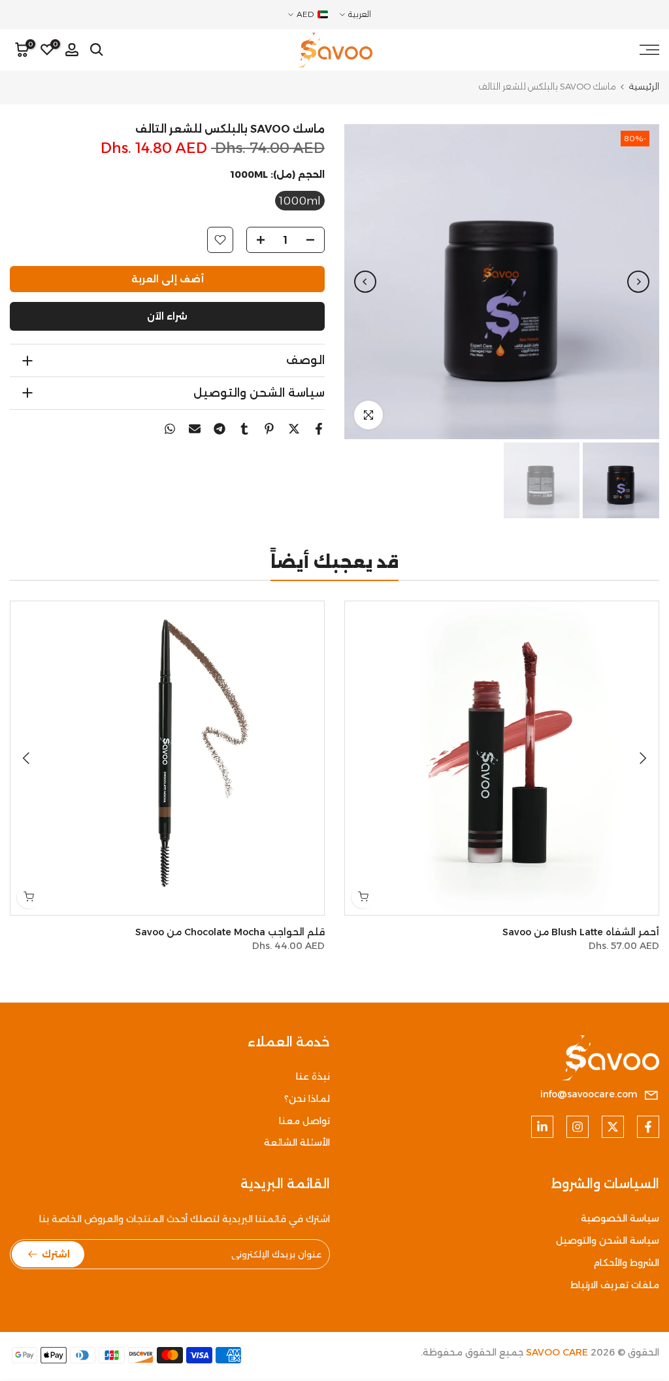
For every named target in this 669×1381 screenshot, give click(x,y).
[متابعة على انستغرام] (577, 1127)
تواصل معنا (304, 1121)
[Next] (365, 282)
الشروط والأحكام (626, 1263)
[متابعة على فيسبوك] (648, 1127)
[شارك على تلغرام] (219, 429)
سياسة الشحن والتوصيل (607, 1240)
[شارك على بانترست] (269, 429)
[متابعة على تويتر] (613, 1127)
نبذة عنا (313, 1076)
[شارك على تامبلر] (244, 429)
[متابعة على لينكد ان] (542, 1127)
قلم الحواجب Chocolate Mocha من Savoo (230, 932)
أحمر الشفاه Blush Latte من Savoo (580, 932)
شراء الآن (167, 316)
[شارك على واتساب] (170, 429)
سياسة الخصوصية (620, 1218)
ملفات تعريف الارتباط (614, 1285)
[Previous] (638, 282)
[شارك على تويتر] (294, 429)
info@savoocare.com (589, 1094)
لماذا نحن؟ (307, 1099)
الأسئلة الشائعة (297, 1142)
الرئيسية (644, 86)
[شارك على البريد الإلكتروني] (195, 429)
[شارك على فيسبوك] (319, 429)
